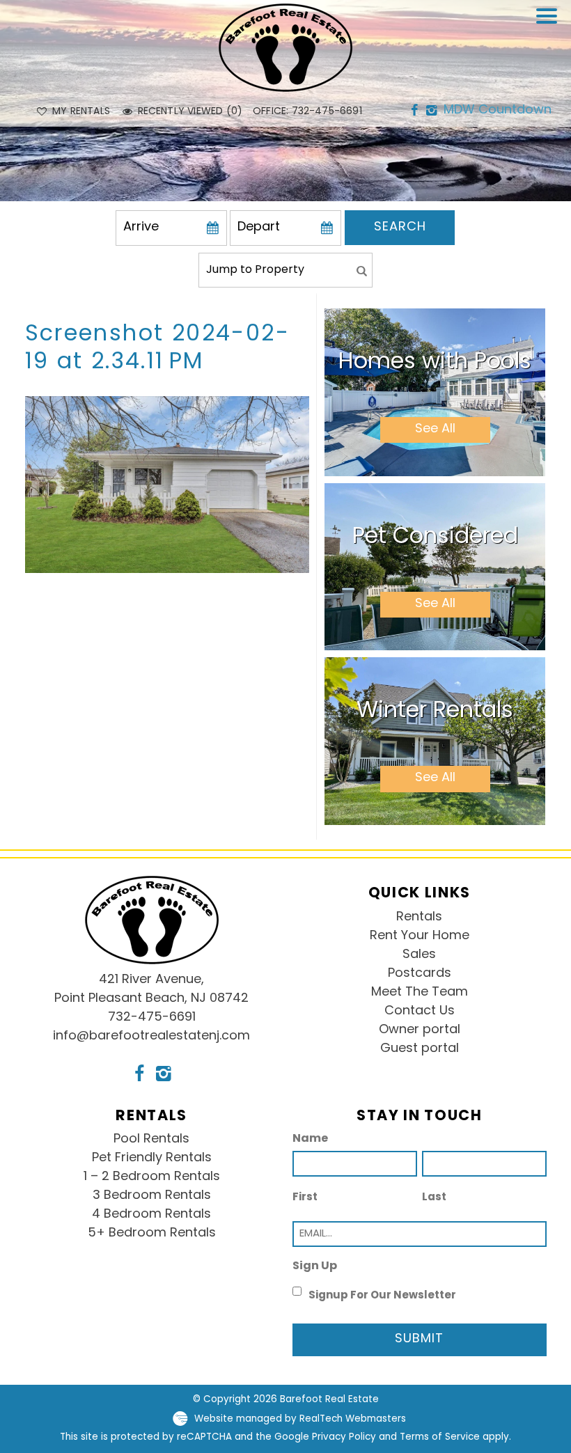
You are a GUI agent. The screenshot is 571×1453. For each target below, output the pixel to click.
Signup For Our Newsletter (382, 1296)
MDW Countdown (498, 110)
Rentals (419, 917)
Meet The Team (419, 993)
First (305, 1198)
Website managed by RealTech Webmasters (300, 1419)
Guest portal (419, 1049)
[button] (550, 25)
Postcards (419, 974)
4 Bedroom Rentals (151, 1215)
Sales (419, 955)
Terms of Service (440, 1437)
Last (434, 1198)
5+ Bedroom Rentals (152, 1233)
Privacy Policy (344, 1437)
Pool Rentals (151, 1139)
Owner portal (419, 1030)
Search (400, 227)
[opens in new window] (414, 111)
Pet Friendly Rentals (152, 1158)
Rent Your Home (419, 936)
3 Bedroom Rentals (152, 1196)
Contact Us (419, 1011)
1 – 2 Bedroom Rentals (152, 1177)
